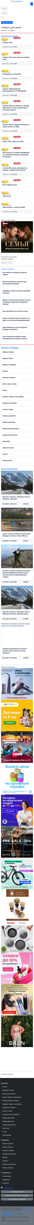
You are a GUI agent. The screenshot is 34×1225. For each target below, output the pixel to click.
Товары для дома (8, 1121)
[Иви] (17, 237)
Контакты (5, 1183)
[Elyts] (17, 842)
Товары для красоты (9, 1125)
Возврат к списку (7, 263)
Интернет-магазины (9, 1154)
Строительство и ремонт (11, 1114)
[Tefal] (17, 936)
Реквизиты (6, 1180)
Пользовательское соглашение (10, 1213)
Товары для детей (8, 1118)
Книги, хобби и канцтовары (11, 1097)
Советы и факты (7, 1168)
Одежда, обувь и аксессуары (12, 1104)
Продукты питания (8, 1107)
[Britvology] (17, 905)
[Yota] (17, 778)
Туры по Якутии (9, 468)
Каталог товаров (9, 347)
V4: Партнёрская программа (17, 1199)
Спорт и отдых (7, 1111)
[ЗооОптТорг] (17, 715)
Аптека (4, 1087)
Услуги (4, 1132)
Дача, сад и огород (8, 1094)
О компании (6, 1176)
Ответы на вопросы (8, 269)
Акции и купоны (9, 35)
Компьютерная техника (10, 1101)
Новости (5, 1161)
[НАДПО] (17, 810)
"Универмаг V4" (27, 1208)
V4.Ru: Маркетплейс (17, 1192)
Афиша (4, 1157)
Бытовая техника (8, 1090)
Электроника (6, 1135)
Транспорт (6, 1128)
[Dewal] (17, 684)
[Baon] (17, 1031)
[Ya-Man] (17, 999)
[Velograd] (17, 873)
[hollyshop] (17, 968)
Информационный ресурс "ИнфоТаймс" (17, 1195)
